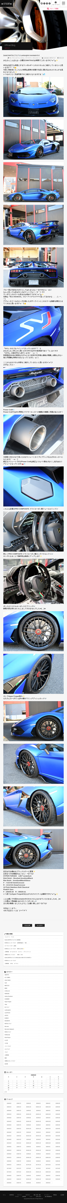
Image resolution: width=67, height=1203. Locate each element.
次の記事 (39, 925)
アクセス (17, 1196)
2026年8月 (9, 1103)
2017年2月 (9, 1171)
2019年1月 (19, 1157)
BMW (6, 988)
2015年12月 (28, 1179)
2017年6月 (28, 1168)
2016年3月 (58, 1175)
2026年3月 (58, 1103)
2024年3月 (58, 1117)
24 (8, 1087)
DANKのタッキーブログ (10, 960)
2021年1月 (19, 1143)
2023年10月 (48, 1121)
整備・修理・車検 (37, 1194)
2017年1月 (19, 1171)
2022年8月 (9, 1132)
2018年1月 (19, 1164)
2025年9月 (58, 1106)
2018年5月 (38, 1161)
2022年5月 (38, 1132)
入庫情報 (7, 1055)
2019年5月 (38, 1153)
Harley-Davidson (9, 996)
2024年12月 (28, 1114)
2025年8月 (9, 1110)
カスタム (22, 57)
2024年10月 (48, 1114)
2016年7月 (19, 1175)
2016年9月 (58, 1171)
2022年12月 (28, 1128)
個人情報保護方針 (48, 1196)
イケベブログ (8, 1046)
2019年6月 (28, 1153)
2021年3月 (58, 1139)
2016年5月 (38, 1175)
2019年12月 (28, 1150)
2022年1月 (19, 1135)
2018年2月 (9, 1164)
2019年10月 (48, 1150)
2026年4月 (48, 1103)
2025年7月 (19, 1110)
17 (8, 1085)
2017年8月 (9, 1168)
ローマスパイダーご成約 (10, 945)
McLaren (7, 1026)
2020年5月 (38, 1146)
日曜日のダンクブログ (10, 1061)
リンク (31, 1196)
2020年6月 (28, 1146)
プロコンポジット (36, 57)
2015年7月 (19, 1182)
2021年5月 (38, 1139)
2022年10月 (48, 1128)
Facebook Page (44, 3)
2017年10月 (48, 1164)
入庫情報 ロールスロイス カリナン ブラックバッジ (18, 951)
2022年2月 (9, 1135)
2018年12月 (28, 1157)
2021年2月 (9, 1143)
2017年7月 (19, 1168)
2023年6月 (28, 1124)
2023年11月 (38, 1121)
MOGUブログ (8, 1032)
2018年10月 (48, 1157)
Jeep (6, 1004)
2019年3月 (58, 1153)
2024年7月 (19, 1117)
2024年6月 (28, 1117)
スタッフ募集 (54, 9)
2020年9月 (58, 1143)
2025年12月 (28, 1106)
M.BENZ (7, 1018)
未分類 (6, 1064)
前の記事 (27, 925)
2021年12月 (28, 1135)
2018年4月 (48, 1161)
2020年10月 (48, 1143)
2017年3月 (58, 1168)
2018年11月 (38, 1157)
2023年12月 (28, 1121)
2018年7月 (19, 1161)
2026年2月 (9, 1106)
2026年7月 (19, 1103)
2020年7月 (19, 1146)
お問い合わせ (41, 3)
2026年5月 (38, 1103)
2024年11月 (38, 1114)
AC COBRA (7, 977)
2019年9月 (58, 1150)
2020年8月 (9, 1146)
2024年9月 (58, 1114)
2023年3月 (58, 1124)
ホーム (4, 1194)
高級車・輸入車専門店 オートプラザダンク (6, 3)
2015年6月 (28, 1182)
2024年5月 (38, 1117)
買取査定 (55, 1194)
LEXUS (6, 1015)
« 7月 (5, 1091)
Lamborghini (46, 57)
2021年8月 (9, 1139)
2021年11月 (38, 1135)
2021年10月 (48, 1135)
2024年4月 (48, 1117)
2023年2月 (9, 1128)
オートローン (47, 1194)
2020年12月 (28, 1143)
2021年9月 (58, 1135)
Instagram (47, 3)
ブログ (6, 1052)
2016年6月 (28, 1175)
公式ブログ (28, 1194)
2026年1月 (19, 1106)
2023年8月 (9, 1124)
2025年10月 (48, 1106)
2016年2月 (9, 1179)
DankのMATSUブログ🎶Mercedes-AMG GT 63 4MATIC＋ (18, 957)
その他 (6, 1043)
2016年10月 (48, 1171)
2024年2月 (9, 1121)
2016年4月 (48, 1175)
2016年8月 (9, 1175)
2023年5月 (38, 1124)
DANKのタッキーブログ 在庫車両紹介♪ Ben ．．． (17, 942)
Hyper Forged (8, 1001)
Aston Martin (8, 980)
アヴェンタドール (16, 57)
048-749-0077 (55, 4)
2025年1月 (19, 1114)
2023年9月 (58, 1121)
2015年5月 (38, 1182)
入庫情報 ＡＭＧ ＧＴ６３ (11, 963)
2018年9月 (58, 1157)
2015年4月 (48, 1182)
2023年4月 (48, 1124)
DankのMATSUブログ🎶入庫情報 (12, 940)
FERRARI (7, 993)
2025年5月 (38, 1110)
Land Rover (7, 1012)
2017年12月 (28, 1164)
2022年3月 (58, 1132)
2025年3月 (58, 1110)
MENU (63, 3)
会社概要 (62, 1194)
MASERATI (7, 1020)
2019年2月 (9, 1157)
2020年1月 (19, 1150)
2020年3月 (58, 1146)
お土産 (6, 1040)
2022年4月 (48, 1132)
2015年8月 (9, 1182)
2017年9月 (58, 1164)
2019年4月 (48, 1153)
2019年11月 (38, 1150)
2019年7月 (19, 1153)
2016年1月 (19, 1179)
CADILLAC (7, 991)
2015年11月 (38, 1179)
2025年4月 (48, 1110)
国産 (6, 1058)
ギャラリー (19, 1194)
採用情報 (24, 1196)
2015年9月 (58, 1179)
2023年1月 (19, 1128)
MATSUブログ (53, 57)
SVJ (10, 57)
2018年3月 (58, 1161)
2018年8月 (9, 1161)
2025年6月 (28, 1110)
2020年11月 (38, 1143)
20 (33, 1085)
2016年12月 (28, 1171)
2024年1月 (19, 1121)
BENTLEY (7, 985)
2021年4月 (48, 1139)
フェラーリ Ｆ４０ (9, 937)
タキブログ (7, 1049)
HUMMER (7, 999)
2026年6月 (28, 1103)
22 (50, 1085)
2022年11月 (38, 1128)
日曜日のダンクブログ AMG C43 (14, 954)
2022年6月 (28, 1132)
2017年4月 (48, 1168)
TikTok (49, 3)
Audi (6, 982)
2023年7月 (19, 1124)
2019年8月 (9, 1153)
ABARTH (7, 974)
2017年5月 (38, 1168)
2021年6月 (28, 1139)
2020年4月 (48, 1146)
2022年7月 (19, 1132)
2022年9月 (58, 1128)
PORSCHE (7, 1034)
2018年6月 (28, 1161)
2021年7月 (19, 1139)
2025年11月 (38, 1106)
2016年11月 (38, 1171)
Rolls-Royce (7, 1037)
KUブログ (7, 1007)
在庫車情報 (11, 1194)
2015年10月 (48, 1179)
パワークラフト (28, 57)
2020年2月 (9, 1150)
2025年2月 (9, 1114)
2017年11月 (38, 1164)
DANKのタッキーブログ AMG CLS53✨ (14, 948)
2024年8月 (9, 1117)
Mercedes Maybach (9, 1029)
